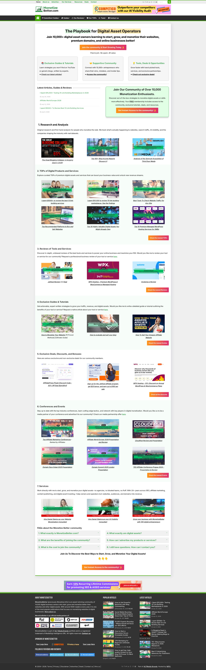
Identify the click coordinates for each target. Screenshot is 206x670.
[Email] (156, 2)
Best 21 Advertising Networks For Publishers (160, 652)
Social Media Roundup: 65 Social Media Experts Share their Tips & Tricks (124, 614)
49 (129, 647)
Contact (94, 2)
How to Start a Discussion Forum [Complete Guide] (121, 633)
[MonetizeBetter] (47, 8)
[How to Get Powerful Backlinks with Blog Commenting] (108, 605)
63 (128, 618)
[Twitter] (147, 2)
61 (130, 628)
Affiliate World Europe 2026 (50, 100)
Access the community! (97, 74)
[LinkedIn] (149, 2)
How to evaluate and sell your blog (103, 335)
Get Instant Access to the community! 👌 (137, 110)
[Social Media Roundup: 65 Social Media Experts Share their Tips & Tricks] (108, 614)
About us (46, 2)
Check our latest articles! (51, 74)
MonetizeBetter (42, 655)
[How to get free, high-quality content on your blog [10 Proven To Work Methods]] (108, 653)
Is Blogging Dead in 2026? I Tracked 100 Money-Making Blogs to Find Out (160, 633)
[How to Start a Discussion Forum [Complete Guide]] (108, 634)
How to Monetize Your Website (53, 335)
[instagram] (151, 2)
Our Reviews (79, 18)
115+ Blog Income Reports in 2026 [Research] (157, 644)
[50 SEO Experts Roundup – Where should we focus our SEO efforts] (108, 624)
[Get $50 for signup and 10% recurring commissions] (103, 585)
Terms (49, 666)
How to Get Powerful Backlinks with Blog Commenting (122, 604)
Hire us (97, 666)
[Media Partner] (42, 620)
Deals (87, 2)
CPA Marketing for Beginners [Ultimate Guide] (122, 642)
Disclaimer (65, 666)
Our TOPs (92, 18)
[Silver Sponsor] (58, 645)
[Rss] (143, 2)
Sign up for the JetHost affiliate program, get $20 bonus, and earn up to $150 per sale (103, 386)
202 (131, 608)
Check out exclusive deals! (144, 74)
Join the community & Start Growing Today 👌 (103, 47)
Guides (66, 18)
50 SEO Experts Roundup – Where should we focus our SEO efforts (124, 623)
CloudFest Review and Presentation (148, 441)
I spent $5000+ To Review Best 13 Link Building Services (62, 108)
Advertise (55, 2)
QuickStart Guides (51, 18)
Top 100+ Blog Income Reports (103, 159)
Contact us (114, 18)
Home (38, 2)
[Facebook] (145, 2)
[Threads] (154, 2)
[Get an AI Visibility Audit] (132, 9)
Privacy (56, 666)
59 (130, 637)
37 (115, 658)
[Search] (169, 2)
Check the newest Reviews (157, 290)
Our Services (66, 2)
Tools (103, 18)
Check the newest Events (158, 475)
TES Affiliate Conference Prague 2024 (148, 467)
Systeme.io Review (148, 282)
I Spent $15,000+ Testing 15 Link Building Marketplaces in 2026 (64, 93)
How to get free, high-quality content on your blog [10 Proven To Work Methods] (124, 653)
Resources (78, 2)
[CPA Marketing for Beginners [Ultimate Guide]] (108, 643)
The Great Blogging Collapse (53, 160)
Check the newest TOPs (158, 238)
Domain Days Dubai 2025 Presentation (57, 467)
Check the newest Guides (158, 343)
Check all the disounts (159, 394)
